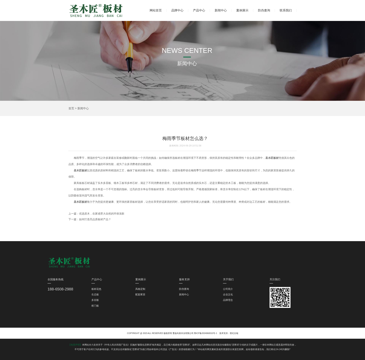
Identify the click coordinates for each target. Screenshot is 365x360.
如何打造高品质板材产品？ (95, 219)
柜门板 (95, 305)
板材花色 (96, 289)
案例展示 (242, 10)
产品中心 (199, 10)
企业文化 (228, 294)
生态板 (95, 294)
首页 (71, 108)
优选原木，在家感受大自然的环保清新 (101, 213)
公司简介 (228, 289)
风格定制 (140, 289)
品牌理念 (228, 300)
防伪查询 (264, 10)
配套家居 (140, 294)
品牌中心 (177, 10)
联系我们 (286, 10)
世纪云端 (234, 333)
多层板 (95, 300)
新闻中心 (221, 10)
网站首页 (156, 10)
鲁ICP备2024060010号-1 (205, 333)
